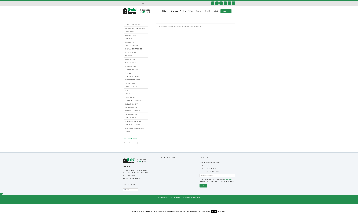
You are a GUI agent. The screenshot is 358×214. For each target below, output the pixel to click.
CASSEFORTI (128, 131)
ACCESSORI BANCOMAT (132, 25)
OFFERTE (127, 90)
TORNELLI (128, 73)
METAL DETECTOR (130, 66)
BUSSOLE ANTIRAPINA (132, 42)
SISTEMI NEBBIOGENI (131, 69)
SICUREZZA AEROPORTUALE (134, 121)
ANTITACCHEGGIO (130, 35)
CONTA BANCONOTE (131, 45)
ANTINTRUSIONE (130, 59)
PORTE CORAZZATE (131, 114)
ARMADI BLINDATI (130, 118)
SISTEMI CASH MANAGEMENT (134, 100)
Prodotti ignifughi (132, 83)
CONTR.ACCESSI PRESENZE (133, 49)
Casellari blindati (131, 104)
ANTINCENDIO (129, 32)
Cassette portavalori (132, 80)
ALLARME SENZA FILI (131, 87)
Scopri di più (222, 211)
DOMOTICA (128, 56)
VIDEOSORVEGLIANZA (132, 76)
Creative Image (196, 197)
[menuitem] (166, 11)
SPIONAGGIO (129, 94)
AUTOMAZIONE (130, 39)
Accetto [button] (214, 211)
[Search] (234, 11)
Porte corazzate (131, 107)
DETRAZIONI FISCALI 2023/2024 (135, 128)
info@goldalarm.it (144, 3)
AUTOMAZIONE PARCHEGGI (134, 125)
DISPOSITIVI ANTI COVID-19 (133, 111)
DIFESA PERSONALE (131, 52)
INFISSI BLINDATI (130, 63)
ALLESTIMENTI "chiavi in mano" (135, 28)
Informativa (227, 179)
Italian (127, 189)
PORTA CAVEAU (130, 97)
